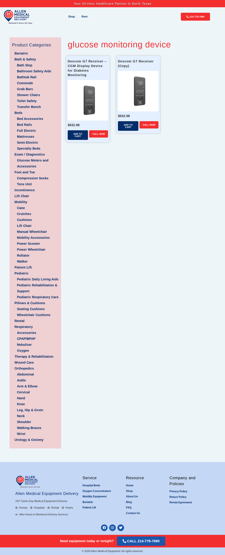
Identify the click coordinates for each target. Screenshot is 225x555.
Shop (71, 16)
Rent (84, 16)
